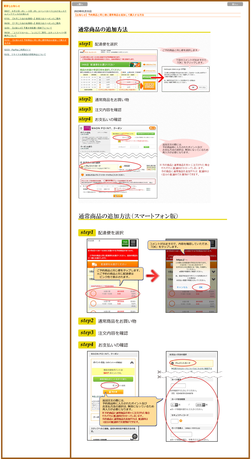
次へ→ (235, 4)
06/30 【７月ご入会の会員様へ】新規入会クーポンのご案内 (32, 23)
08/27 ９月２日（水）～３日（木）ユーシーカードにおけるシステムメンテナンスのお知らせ (35, 12)
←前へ (80, 4)
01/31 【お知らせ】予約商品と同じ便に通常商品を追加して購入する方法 (35, 41)
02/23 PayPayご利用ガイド (17, 50)
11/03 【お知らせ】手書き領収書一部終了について (28, 28)
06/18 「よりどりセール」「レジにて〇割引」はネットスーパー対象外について (35, 34)
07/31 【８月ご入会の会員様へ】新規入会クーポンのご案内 (32, 18)
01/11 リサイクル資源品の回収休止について (25, 54)
